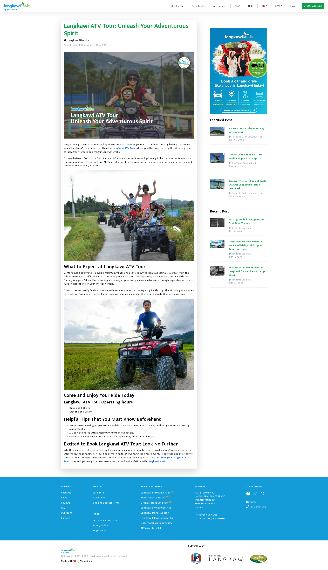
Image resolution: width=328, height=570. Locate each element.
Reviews (65, 502)
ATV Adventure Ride (151, 528)
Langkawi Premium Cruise (155, 492)
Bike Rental (198, 6)
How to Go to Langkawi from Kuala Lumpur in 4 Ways (245, 156)
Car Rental (177, 6)
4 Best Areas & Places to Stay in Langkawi (246, 130)
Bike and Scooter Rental (106, 502)
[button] (264, 6)
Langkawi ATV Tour (124, 148)
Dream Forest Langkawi (154, 502)
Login (293, 6)
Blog (237, 6)
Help (250, 6)
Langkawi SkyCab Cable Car (156, 507)
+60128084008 (257, 506)
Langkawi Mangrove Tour (155, 512)
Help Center (99, 530)
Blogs (64, 497)
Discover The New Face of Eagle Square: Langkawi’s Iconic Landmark (247, 185)
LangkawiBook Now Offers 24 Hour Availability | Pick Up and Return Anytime (246, 245)
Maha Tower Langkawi (153, 497)
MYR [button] (277, 6)
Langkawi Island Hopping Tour (158, 518)
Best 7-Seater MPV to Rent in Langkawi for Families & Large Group (247, 271)
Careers (65, 518)
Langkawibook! (156, 461)
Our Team (66, 512)
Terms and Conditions (104, 520)
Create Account (313, 5)
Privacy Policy (100, 525)
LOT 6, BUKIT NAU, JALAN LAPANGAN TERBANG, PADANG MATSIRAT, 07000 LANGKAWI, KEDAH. (210, 500)
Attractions (219, 6)
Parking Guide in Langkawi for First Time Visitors (247, 221)
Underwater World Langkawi (157, 522)
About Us (66, 492)
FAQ (63, 507)
